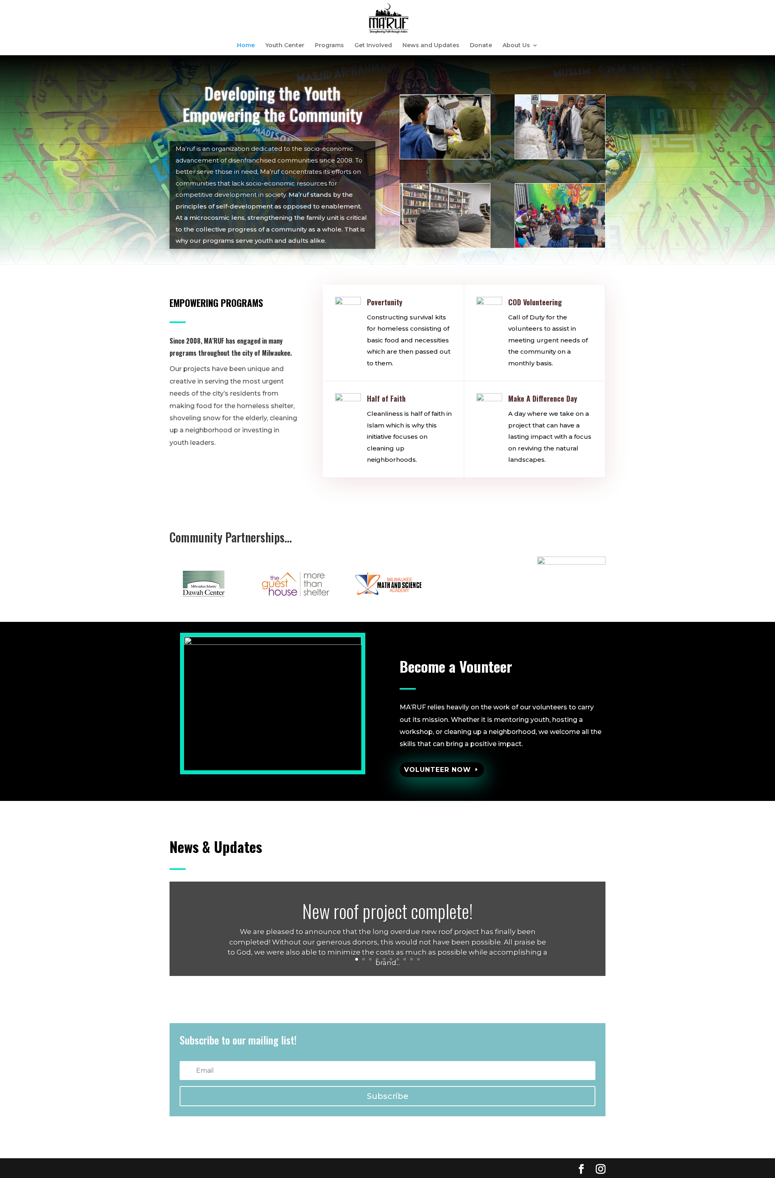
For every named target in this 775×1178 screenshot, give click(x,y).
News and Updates (430, 45)
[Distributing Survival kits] (560, 157)
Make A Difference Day (542, 398)
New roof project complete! (387, 910)
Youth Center (284, 45)
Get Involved (373, 45)
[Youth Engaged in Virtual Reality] (445, 157)
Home (246, 45)
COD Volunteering (535, 302)
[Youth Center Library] (445, 245)
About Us (516, 45)
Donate (481, 45)
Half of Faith (386, 398)
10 (418, 959)
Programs (329, 45)
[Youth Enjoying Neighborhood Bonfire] (560, 245)
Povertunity (384, 302)
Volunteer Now (437, 770)
